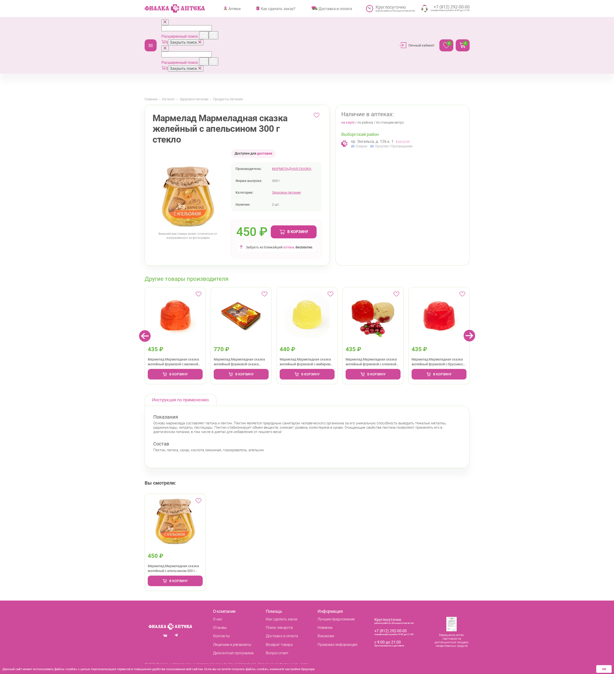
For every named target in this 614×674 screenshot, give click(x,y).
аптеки (288, 247)
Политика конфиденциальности (283, 664)
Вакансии (326, 636)
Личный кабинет (421, 45)
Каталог (151, 45)
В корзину (297, 231)
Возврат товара (279, 644)
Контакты (221, 636)
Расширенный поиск (180, 36)
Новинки (325, 627)
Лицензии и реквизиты (232, 644)
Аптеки (234, 8)
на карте (347, 122)
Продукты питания (228, 99)
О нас (217, 619)
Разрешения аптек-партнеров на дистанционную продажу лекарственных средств (452, 640)
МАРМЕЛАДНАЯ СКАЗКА (291, 169)
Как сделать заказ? (278, 8)
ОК (604, 669)
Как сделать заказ (281, 619)
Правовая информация (337, 644)
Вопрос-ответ (277, 653)
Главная (151, 99)
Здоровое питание (194, 99)
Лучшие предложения (336, 619)
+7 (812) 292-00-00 (390, 631)
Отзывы (220, 627)
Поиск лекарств (279, 627)
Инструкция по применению (180, 399)
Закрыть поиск (184, 42)
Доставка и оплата (335, 8)
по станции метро (390, 122)
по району (365, 122)
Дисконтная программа (233, 653)
